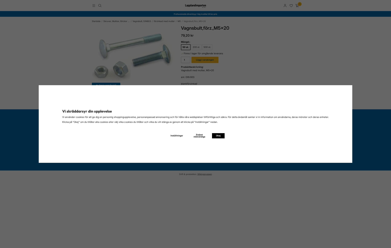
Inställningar (177, 135)
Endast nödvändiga (199, 135)
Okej (218, 135)
